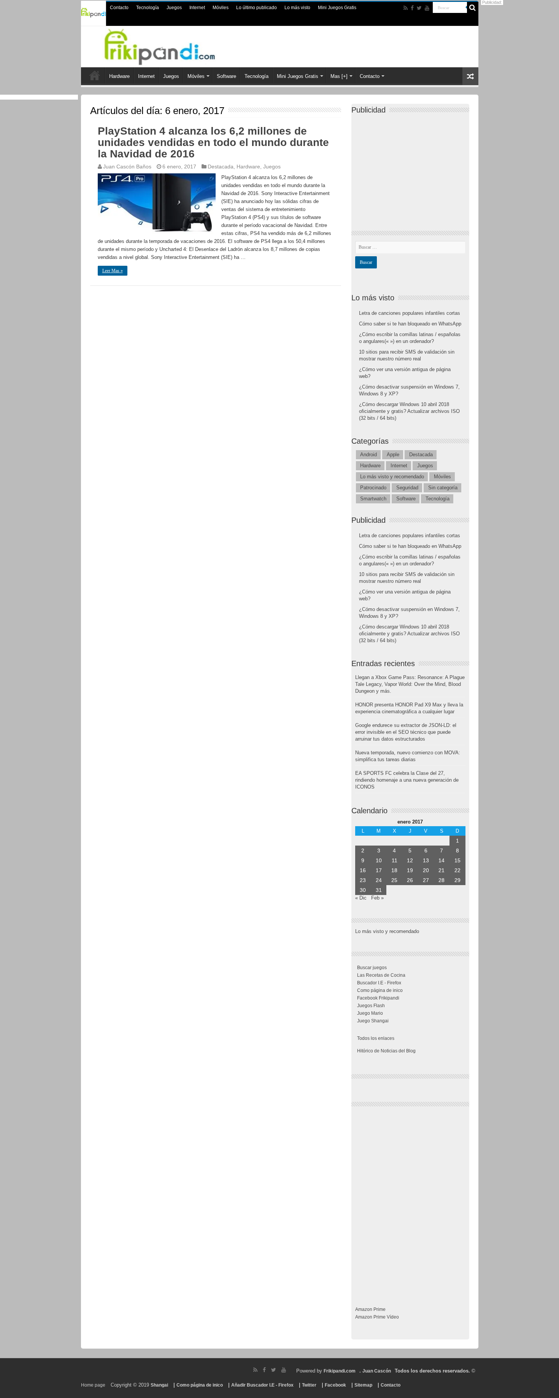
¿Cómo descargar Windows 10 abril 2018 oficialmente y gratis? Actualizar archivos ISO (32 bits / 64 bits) (409, 411)
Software (226, 76)
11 (394, 860)
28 (441, 880)
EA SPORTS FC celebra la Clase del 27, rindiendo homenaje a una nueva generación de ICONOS (407, 780)
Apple (393, 454)
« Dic (361, 898)
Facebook (335, 1385)
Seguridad (407, 487)
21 (441, 870)
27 (426, 880)
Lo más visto (297, 7)
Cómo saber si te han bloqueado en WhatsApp (410, 324)
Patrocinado (373, 487)
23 (363, 880)
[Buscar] (472, 7)
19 (410, 870)
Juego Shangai (373, 1021)
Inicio (95, 75)
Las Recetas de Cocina (381, 975)
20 (426, 870)
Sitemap (363, 1385)
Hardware (119, 76)
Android (368, 454)
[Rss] (405, 8)
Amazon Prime (370, 1309)
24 (379, 880)
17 (379, 870)
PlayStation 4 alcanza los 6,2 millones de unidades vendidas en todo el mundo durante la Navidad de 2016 (213, 142)
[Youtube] (427, 8)
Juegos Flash (371, 1005)
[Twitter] (419, 8)
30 (363, 890)
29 (457, 880)
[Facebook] (412, 8)
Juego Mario (370, 1013)
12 (410, 860)
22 (457, 870)
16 (363, 870)
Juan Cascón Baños (127, 166)
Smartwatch (373, 498)
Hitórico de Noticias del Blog (386, 1051)
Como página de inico (380, 990)
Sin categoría (442, 487)
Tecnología (147, 7)
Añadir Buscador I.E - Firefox (262, 1385)
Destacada (220, 166)
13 (426, 860)
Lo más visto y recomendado (392, 476)
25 (394, 880)
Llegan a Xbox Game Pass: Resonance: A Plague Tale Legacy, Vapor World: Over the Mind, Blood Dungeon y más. (410, 684)
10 (379, 860)
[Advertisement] (412, 165)
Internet (197, 7)
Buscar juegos (372, 967)
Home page (93, 1385)
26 (410, 880)
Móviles (221, 7)
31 (379, 890)
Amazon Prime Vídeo (377, 1317)
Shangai (159, 1385)
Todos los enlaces (375, 1038)
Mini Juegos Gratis (337, 7)
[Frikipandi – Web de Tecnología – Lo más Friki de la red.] (169, 45)
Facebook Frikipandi (378, 998)
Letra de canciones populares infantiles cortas (409, 313)
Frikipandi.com (340, 1371)
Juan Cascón (376, 1371)
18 (394, 870)
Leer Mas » (112, 270)
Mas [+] (339, 76)
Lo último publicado (256, 7)
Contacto (119, 7)
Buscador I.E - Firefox (379, 982)
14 (441, 860)
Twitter (309, 1385)
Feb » (377, 898)
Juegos (174, 7)
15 (457, 860)
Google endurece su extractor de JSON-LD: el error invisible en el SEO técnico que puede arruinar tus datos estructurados (405, 732)
